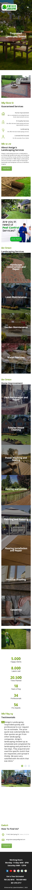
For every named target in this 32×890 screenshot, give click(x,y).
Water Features (16, 357)
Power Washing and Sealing (16, 459)
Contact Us (6, 846)
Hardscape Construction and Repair (16, 267)
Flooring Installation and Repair (16, 549)
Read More (6, 168)
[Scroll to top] (29, 887)
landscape (17, 155)
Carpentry (16, 610)
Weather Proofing (16, 580)
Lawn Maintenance (16, 297)
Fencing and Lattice (16, 489)
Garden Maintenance (16, 327)
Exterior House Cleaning (16, 428)
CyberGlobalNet (18, 887)
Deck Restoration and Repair (16, 398)
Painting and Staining (16, 519)
